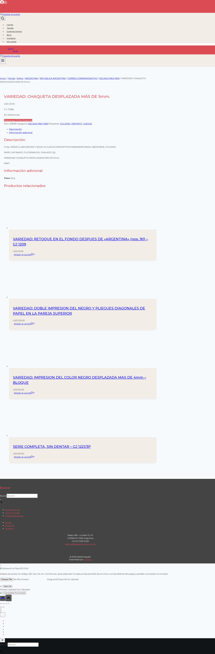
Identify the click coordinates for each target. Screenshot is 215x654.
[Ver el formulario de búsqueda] (2, 18)
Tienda (10, 28)
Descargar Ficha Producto (18, 120)
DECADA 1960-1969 (38, 123)
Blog (9, 35)
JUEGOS (87, 123)
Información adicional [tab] (20, 132)
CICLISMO (65, 123)
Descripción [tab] (15, 129)
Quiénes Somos (14, 31)
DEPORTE (76, 123)
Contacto (11, 38)
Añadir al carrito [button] (22, 254)
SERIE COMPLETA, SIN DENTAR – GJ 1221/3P (52, 595)
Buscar (3, 644)
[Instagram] (5, 3)
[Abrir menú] (3, 61)
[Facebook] (2, 3)
